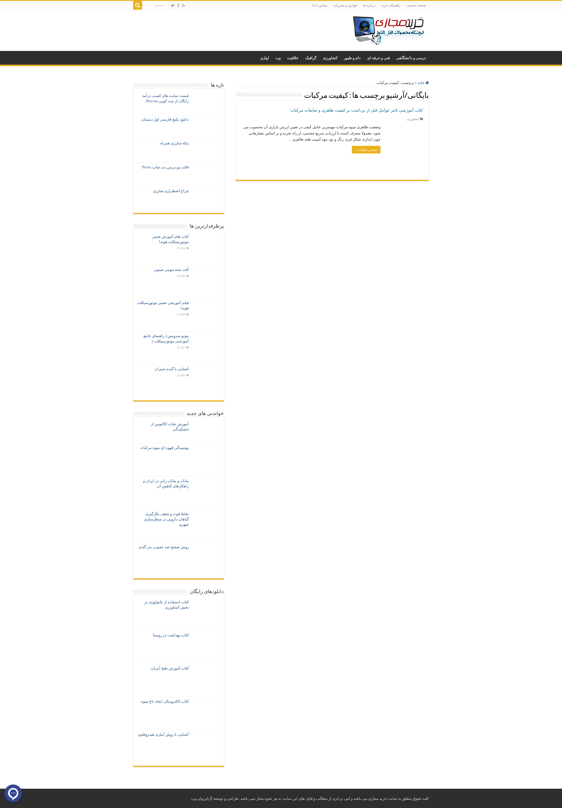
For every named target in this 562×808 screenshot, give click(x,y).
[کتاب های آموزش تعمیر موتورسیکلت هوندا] (206, 248)
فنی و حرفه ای (378, 58)
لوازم (265, 58)
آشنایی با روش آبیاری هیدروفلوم (163, 734)
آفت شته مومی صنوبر (171, 269)
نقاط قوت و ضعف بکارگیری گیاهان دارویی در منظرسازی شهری (166, 519)
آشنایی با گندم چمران (172, 369)
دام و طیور (352, 58)
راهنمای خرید (390, 5)
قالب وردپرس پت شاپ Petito (165, 167)
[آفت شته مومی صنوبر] (206, 281)
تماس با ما (319, 5)
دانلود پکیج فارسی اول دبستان (165, 119)
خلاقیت (293, 58)
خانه (421, 83)
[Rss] (183, 5)
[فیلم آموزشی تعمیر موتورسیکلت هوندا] (206, 314)
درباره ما (369, 5)
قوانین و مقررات (345, 5)
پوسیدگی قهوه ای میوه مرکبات (164, 447)
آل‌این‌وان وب (201, 798)
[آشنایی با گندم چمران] (206, 381)
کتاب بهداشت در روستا (171, 635)
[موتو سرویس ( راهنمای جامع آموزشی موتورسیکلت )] (206, 348)
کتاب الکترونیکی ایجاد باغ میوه (165, 701)
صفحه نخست (416, 5)
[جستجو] (137, 5)
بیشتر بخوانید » (366, 150)
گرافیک (310, 58)
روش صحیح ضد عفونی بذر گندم (164, 547)
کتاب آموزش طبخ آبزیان (170, 668)
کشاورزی (330, 58)
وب (278, 58)
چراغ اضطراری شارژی (171, 191)
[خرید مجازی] (388, 29)
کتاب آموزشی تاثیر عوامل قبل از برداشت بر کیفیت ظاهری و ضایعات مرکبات (356, 110)
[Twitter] (172, 5)
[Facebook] (178, 5)
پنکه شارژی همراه (174, 143)
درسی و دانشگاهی (411, 58)
